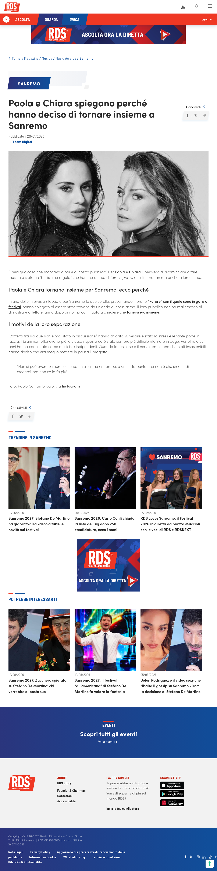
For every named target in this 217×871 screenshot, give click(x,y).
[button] (187, 115)
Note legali (16, 852)
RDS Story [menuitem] (64, 783)
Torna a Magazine (25, 58)
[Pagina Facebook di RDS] (185, 857)
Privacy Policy (40, 852)
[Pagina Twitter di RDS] (191, 857)
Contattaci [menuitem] (64, 796)
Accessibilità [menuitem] (66, 801)
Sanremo (86, 58)
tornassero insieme (143, 312)
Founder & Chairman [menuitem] (71, 790)
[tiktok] (210, 857)
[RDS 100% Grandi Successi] (12, 8)
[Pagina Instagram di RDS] (198, 857)
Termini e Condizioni (106, 857)
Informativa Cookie (42, 857)
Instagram (71, 386)
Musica (47, 58)
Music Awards (66, 58)
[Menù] (210, 7)
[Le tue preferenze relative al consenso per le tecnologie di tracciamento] (210, 864)
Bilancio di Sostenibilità (25, 862)
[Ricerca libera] (196, 7)
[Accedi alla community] (183, 6)
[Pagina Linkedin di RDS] (204, 857)
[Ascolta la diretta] (6, 19)
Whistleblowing (74, 857)
